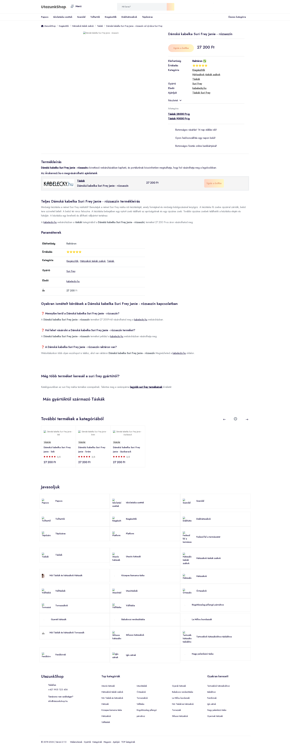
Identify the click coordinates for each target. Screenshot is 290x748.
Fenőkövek (60, 654)
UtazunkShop (53, 6)
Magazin (107, 741)
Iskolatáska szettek (62, 17)
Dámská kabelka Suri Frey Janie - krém (91, 449)
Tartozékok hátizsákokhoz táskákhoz (214, 636)
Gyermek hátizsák (215, 716)
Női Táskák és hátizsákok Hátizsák (66, 575)
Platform (130, 533)
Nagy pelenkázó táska (202, 653)
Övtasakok (201, 590)
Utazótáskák (132, 590)
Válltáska (130, 605)
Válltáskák (60, 590)
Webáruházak (76, 741)
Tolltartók (95, 17)
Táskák (110, 261)
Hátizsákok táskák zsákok (93, 261)
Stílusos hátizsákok (135, 634)
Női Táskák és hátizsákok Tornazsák (67, 632)
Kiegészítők (111, 17)
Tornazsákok (61, 605)
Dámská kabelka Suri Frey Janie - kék (57, 449)
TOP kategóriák (128, 741)
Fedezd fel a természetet (208, 536)
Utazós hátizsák (133, 556)
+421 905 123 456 (58, 689)
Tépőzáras (147, 17)
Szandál (81, 17)
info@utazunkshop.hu (58, 701)
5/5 (59, 456)
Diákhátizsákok (129, 17)
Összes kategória (237, 17)
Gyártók (87, 741)
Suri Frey (70, 271)
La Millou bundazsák (202, 619)
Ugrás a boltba (181, 48)
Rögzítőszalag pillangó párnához (208, 604)
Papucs (44, 17)
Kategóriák (97, 741)
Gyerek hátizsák (58, 619)
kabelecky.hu (50, 222)
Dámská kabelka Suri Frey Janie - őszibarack (126, 449)
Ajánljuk (116, 741)
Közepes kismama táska (132, 575)
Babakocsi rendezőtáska (133, 619)
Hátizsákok (201, 576)
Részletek (173, 100)
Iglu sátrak (131, 655)
